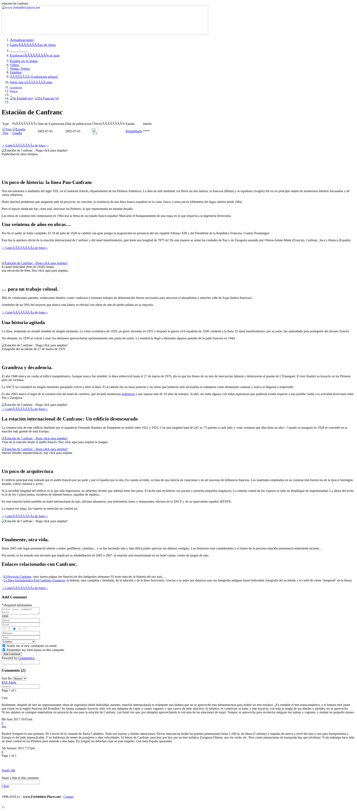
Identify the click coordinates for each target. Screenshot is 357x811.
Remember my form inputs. (36, 650)
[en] (30, 98)
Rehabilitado (134, 131)
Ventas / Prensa (20, 68)
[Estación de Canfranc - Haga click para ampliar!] (35, 263)
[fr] (56, 98)
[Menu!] (105, 33)
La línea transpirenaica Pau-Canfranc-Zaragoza (34, 580)
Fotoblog (16, 72)
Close (5, 786)
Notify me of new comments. (32, 646)
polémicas (128, 394)
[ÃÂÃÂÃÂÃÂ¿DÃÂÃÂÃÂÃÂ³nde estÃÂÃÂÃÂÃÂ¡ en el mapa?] (95, 133)
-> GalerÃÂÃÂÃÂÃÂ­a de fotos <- (25, 145)
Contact (68, 796)
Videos (14, 65)
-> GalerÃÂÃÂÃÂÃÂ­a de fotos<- (25, 248)
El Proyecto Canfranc (18, 576)
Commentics (26, 658)
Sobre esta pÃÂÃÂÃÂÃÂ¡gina (31, 82)
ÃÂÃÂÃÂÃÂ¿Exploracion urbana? (34, 76)
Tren (5, 133)
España (17, 133)
